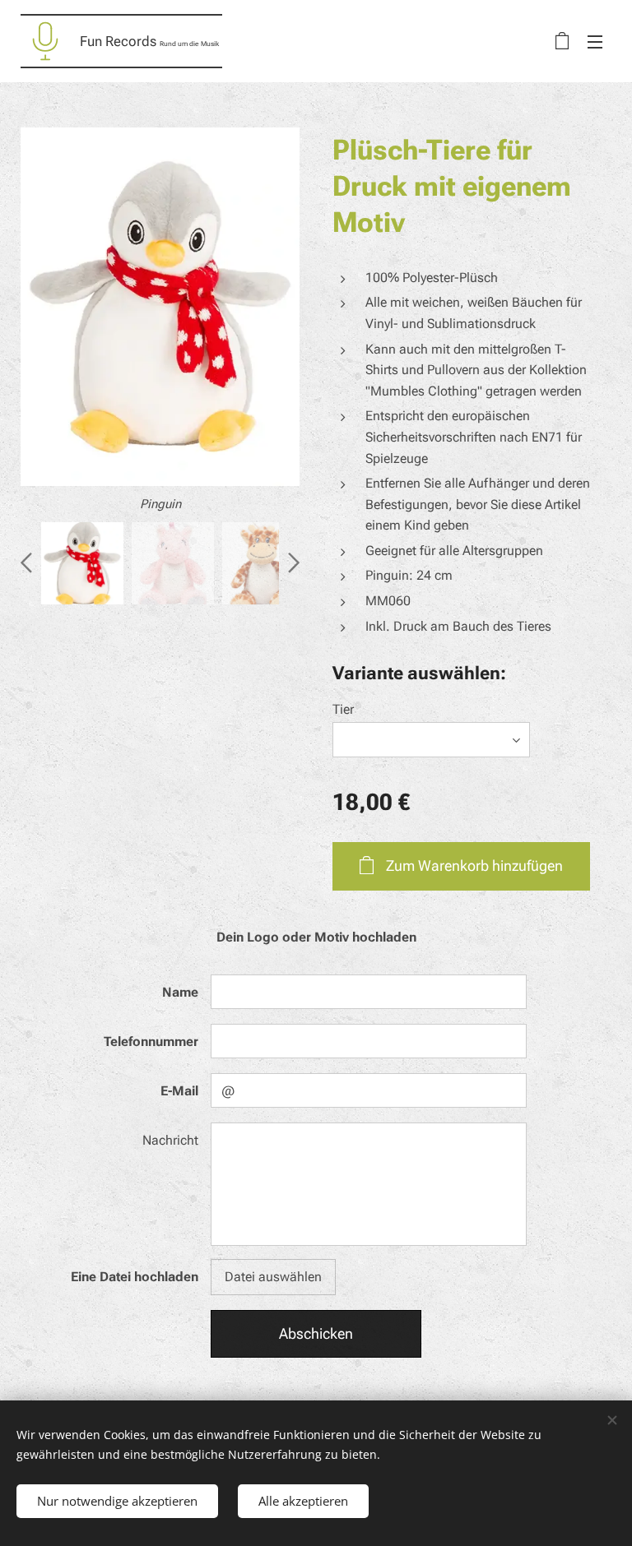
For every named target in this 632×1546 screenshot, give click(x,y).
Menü (595, 41)
